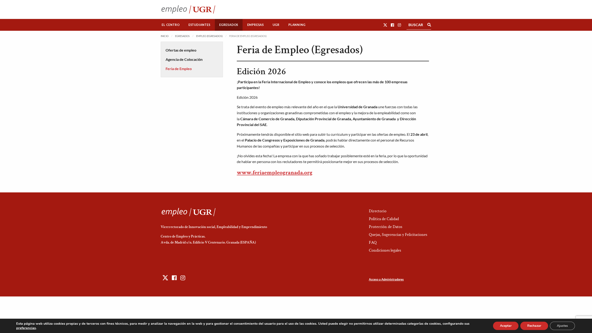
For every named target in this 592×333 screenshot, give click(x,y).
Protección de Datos (385, 226)
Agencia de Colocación (184, 59)
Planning (296, 25)
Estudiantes (199, 25)
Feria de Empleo (179, 68)
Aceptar (506, 326)
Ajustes (562, 326)
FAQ (373, 242)
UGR (276, 25)
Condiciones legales (385, 250)
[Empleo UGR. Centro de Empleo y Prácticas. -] (188, 9)
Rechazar (534, 326)
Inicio (165, 35)
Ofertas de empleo (181, 50)
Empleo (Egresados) (209, 35)
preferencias (26, 328)
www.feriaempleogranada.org (274, 172)
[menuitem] (170, 25)
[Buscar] (429, 24)
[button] (385, 25)
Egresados (228, 25)
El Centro (170, 25)
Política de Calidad (384, 219)
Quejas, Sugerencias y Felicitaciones (398, 234)
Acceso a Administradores (386, 279)
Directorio (377, 211)
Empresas (255, 25)
